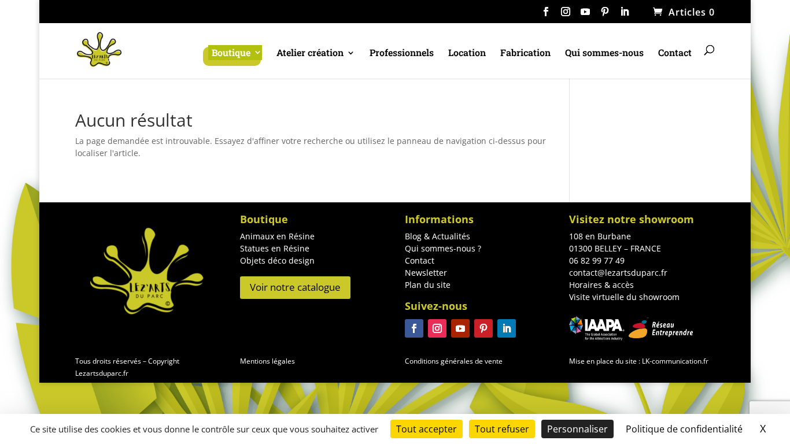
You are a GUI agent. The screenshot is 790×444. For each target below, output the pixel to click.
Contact (675, 53)
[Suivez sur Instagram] (437, 328)
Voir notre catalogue (295, 287)
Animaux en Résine (277, 236)
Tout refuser (502, 429)
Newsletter (426, 272)
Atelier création (310, 53)
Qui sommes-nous (604, 53)
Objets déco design (277, 260)
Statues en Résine (274, 248)
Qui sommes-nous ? (443, 248)
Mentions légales (267, 361)
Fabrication (525, 53)
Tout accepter (426, 429)
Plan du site (428, 284)
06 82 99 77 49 (597, 260)
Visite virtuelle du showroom (624, 296)
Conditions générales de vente (454, 361)
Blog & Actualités (437, 236)
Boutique (231, 52)
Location (467, 53)
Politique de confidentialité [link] (684, 429)
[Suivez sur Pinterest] (483, 328)
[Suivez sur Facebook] (414, 328)
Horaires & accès (601, 284)
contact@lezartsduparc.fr (618, 272)
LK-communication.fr (674, 361)
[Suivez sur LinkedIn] (506, 328)
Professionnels (402, 53)
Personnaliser (577, 429)
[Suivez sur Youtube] (460, 328)
